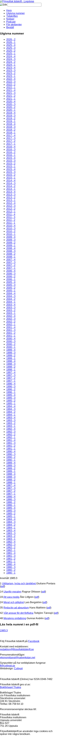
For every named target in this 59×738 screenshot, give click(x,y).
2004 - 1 (10, 302)
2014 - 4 (10, 180)
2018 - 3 (10, 127)
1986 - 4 (10, 496)
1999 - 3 (10, 352)
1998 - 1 (10, 369)
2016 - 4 (10, 146)
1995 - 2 (10, 400)
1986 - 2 (10, 502)
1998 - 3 (10, 364)
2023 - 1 (10, 76)
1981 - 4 (10, 553)
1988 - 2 (10, 479)
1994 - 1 (10, 414)
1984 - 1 (10, 527)
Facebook (33, 641)
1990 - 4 (10, 451)
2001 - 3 (10, 330)
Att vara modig (11, 597)
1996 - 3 (10, 386)
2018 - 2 (10, 129)
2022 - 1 (10, 87)
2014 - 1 (10, 189)
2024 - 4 (10, 56)
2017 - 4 (10, 135)
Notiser (10, 19)
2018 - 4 (10, 124)
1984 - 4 (10, 519)
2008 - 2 (10, 254)
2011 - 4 (10, 214)
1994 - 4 (10, 406)
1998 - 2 (10, 366)
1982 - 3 (10, 544)
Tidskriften (12, 16)
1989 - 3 (10, 465)
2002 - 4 (10, 316)
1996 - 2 (10, 389)
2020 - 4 (10, 101)
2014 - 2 (10, 186)
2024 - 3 (10, 59)
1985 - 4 (10, 508)
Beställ (10, 27)
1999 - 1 (10, 358)
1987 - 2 (10, 491)
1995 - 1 (10, 403)
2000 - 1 (10, 347)
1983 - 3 (10, 533)
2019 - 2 (10, 118)
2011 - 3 (10, 217)
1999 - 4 (10, 350)
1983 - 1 (10, 539)
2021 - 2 (10, 96)
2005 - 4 (10, 282)
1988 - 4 (10, 474)
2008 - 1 (10, 256)
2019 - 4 (10, 112)
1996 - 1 (10, 392)
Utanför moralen (12, 591)
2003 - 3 (10, 307)
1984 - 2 (10, 525)
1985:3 (4, 630)
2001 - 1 (10, 335)
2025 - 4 (10, 45)
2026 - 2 (10, 39)
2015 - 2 (10, 163)
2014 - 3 (10, 183)
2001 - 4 (10, 327)
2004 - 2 (10, 299)
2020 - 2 (10, 107)
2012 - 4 (10, 203)
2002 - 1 (10, 324)
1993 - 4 (10, 417)
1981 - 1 (10, 561)
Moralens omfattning (14, 618)
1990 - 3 (10, 454)
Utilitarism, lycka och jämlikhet (19, 583)
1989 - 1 (10, 471)
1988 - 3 (10, 477)
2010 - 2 (10, 231)
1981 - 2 (10, 558)
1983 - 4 (10, 530)
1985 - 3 (10, 510)
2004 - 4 (10, 293)
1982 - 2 (10, 547)
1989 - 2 (10, 468)
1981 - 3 (10, 556)
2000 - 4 (10, 338)
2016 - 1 (10, 155)
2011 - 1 (10, 223)
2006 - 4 (10, 271)
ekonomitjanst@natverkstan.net (17, 657)
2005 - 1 (10, 290)
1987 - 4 (10, 485)
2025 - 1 (10, 53)
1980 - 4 (10, 564)
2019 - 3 (10, 115)
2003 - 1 (10, 313)
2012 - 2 (10, 208)
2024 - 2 (10, 62)
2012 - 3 (10, 206)
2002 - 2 (10, 321)
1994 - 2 (10, 412)
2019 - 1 (10, 121)
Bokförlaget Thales (10, 687)
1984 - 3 (10, 522)
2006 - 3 (10, 273)
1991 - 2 (10, 445)
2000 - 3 (10, 341)
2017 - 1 (10, 144)
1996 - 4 (10, 383)
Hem (9, 10)
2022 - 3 (10, 81)
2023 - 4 (10, 67)
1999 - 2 (10, 355)
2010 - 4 (10, 225)
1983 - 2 (10, 536)
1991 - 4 (10, 440)
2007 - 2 (10, 265)
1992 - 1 (10, 437)
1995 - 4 (10, 395)
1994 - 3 (10, 409)
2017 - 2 (10, 141)
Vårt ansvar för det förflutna (18, 613)
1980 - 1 (10, 572)
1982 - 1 (10, 550)
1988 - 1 (10, 482)
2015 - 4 (10, 158)
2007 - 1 (10, 268)
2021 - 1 (10, 98)
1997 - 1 (10, 381)
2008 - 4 (10, 248)
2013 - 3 (10, 194)
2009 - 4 (10, 237)
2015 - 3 (10, 160)
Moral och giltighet (13, 602)
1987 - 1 (10, 493)
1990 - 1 (10, 460)
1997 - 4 (10, 372)
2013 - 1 (10, 200)
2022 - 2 (10, 84)
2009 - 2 (10, 242)
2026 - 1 (10, 42)
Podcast (10, 21)
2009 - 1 (10, 245)
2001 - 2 (10, 333)
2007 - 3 (10, 262)
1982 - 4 (10, 541)
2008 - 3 (10, 251)
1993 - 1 (10, 426)
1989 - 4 (10, 462)
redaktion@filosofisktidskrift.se (17, 649)
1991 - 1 (10, 448)
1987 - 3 (10, 488)
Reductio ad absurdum (16, 607)
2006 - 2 (10, 276)
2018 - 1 (10, 132)
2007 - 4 (10, 259)
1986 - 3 (10, 499)
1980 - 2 (10, 570)
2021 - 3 (10, 93)
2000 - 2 (10, 344)
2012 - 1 (10, 211)
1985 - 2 (10, 513)
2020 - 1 (10, 110)
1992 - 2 (10, 434)
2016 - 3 (10, 149)
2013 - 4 (10, 191)
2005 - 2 (10, 287)
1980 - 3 (10, 567)
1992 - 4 (10, 429)
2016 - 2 (10, 152)
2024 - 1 (10, 64)
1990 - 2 (10, 457)
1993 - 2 (10, 423)
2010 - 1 (10, 234)
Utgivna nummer (15, 13)
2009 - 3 (10, 239)
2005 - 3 (10, 285)
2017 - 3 (10, 138)
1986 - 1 (10, 505)
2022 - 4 (10, 79)
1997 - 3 (10, 375)
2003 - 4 (10, 304)
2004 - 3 (10, 296)
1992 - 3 (10, 431)
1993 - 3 (10, 420)
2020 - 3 (10, 104)
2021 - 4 (10, 90)
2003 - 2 (10, 310)
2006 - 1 (10, 279)
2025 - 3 (10, 48)
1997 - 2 (10, 378)
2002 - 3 (10, 318)
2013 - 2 (10, 197)
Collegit (18, 668)
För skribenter (14, 24)
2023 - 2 (10, 73)
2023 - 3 (10, 70)
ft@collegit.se (7, 665)
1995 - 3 (10, 398)
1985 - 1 (10, 516)
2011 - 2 (10, 220)
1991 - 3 (10, 443)
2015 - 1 (10, 166)
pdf (2, 586)
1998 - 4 (10, 361)
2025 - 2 (10, 50)
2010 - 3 (10, 228)
